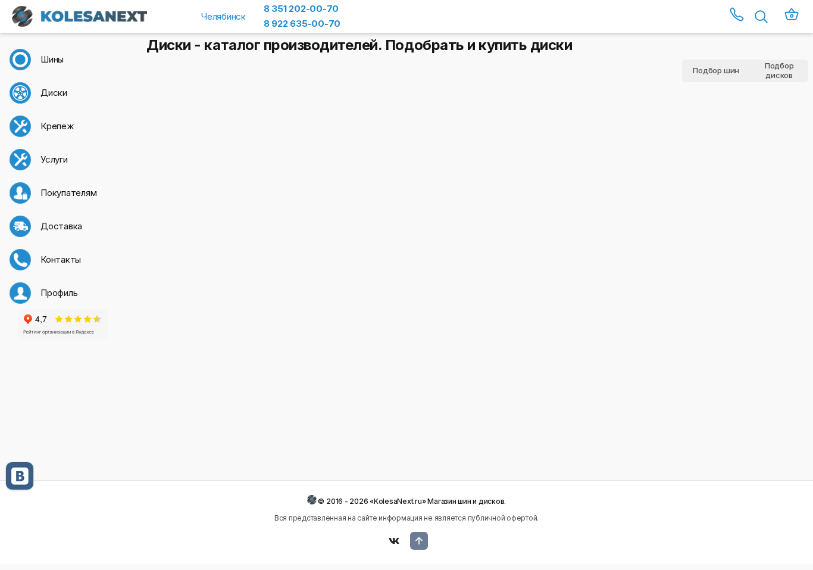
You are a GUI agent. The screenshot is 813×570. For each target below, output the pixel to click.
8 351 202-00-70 (301, 8)
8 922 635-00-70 (302, 23)
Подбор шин (716, 70)
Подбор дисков (779, 71)
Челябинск (223, 16)
